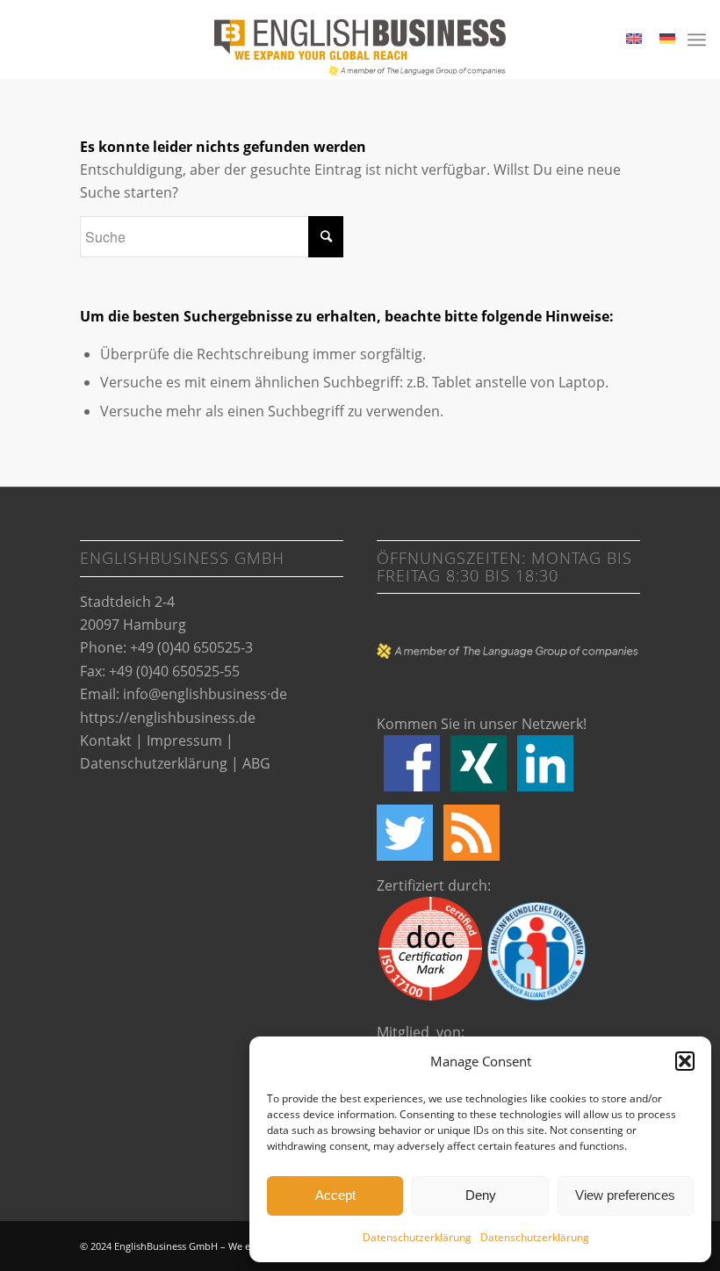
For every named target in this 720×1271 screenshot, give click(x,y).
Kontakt (106, 740)
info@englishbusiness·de (205, 694)
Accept (335, 1195)
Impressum (184, 740)
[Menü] (697, 39)
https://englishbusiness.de (168, 717)
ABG (256, 763)
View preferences (625, 1195)
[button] (685, 1061)
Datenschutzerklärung (417, 1237)
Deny (480, 1195)
